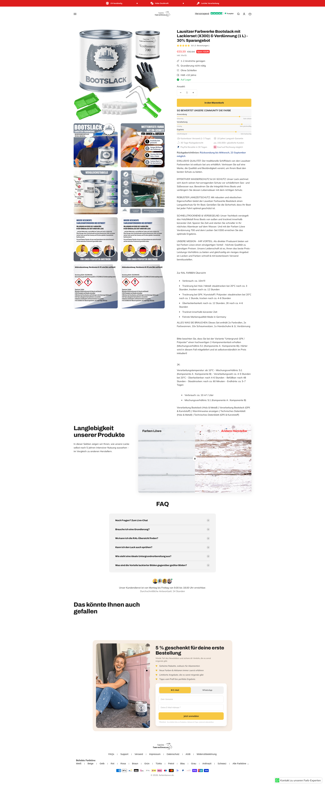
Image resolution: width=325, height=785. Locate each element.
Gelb (102, 763)
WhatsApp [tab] (207, 690)
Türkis (159, 763)
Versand (139, 754)
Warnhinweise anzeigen (205, 411)
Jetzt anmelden (191, 716)
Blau (182, 763)
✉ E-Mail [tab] (175, 690)
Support (124, 754)
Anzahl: (181, 86)
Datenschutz (173, 754)
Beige (90, 763)
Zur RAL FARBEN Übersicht (191, 272)
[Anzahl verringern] (180, 93)
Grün (146, 763)
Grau (193, 763)
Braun (135, 763)
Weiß (78, 763)
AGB (188, 754)
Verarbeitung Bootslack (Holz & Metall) (197, 407)
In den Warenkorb (214, 102)
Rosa (123, 763)
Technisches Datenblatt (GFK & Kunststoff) (216, 414)
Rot (112, 763)
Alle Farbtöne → (241, 763)
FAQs (111, 754)
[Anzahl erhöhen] (193, 93)
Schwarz (222, 763)
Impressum (154, 754)
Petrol (171, 763)
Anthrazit (206, 763)
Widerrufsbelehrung (207, 754)
